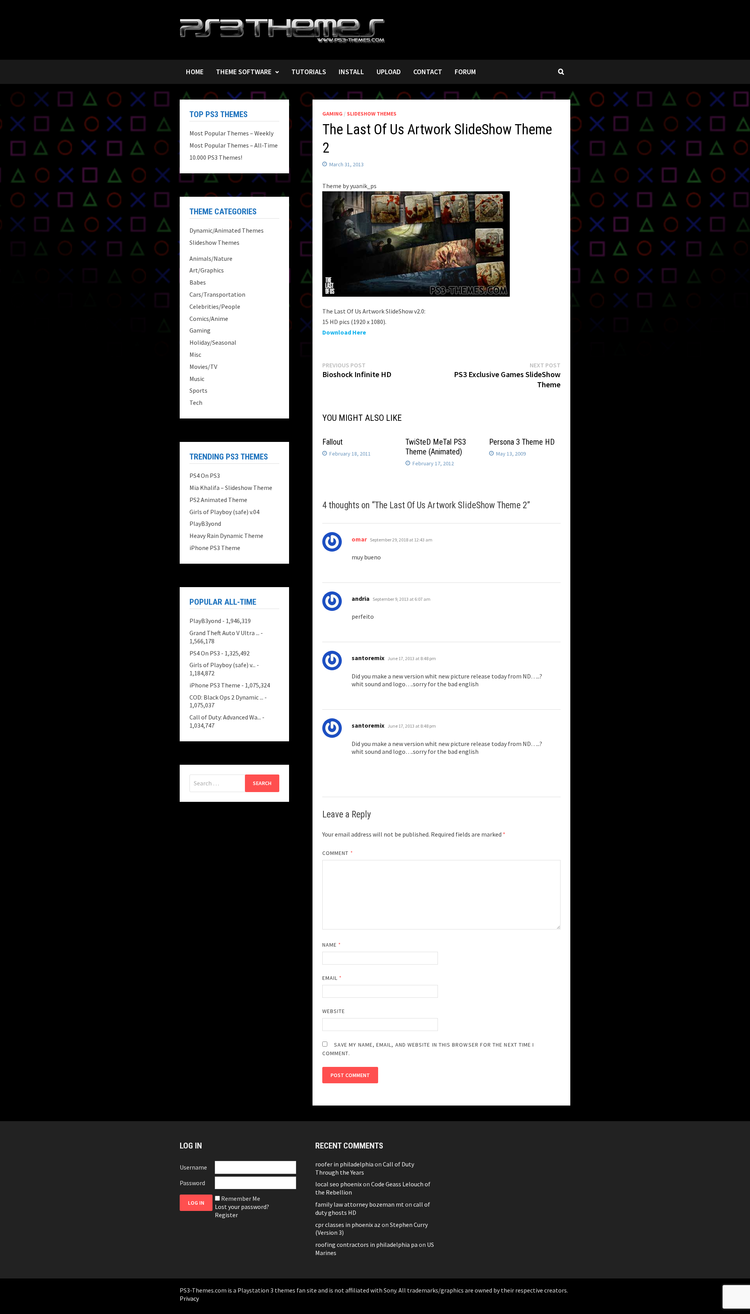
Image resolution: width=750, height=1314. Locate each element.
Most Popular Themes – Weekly (231, 133)
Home (195, 71)
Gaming (332, 113)
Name (331, 944)
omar (359, 539)
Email (332, 977)
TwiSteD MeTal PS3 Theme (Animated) (435, 446)
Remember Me (240, 1198)
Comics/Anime (208, 318)
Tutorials (308, 71)
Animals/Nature (210, 258)
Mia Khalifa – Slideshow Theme (230, 487)
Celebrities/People (214, 306)
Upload (389, 71)
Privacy (189, 1298)
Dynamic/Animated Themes (226, 230)
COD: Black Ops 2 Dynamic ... (226, 697)
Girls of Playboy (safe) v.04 (224, 512)
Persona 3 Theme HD (522, 442)
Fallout (332, 442)
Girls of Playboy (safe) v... (222, 665)
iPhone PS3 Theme (214, 548)
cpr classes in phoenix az (347, 1225)
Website (333, 1011)
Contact (427, 71)
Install (351, 71)
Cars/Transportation (217, 294)
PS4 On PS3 (204, 475)
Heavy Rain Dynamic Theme (226, 535)
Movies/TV (203, 366)
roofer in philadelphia (344, 1164)
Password (192, 1183)
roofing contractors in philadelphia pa (366, 1244)
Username (193, 1167)
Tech (195, 402)
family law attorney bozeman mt (359, 1204)
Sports (198, 390)
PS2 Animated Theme (218, 500)
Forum (465, 71)
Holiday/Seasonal (212, 342)
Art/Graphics (206, 270)
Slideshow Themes (371, 113)
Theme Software (243, 71)
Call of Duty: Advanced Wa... (225, 717)
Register (226, 1215)
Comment (337, 852)
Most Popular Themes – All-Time (233, 145)
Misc (195, 354)
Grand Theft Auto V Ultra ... (224, 633)
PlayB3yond (205, 523)
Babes (197, 282)
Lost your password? (242, 1207)
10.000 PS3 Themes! (215, 157)
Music (196, 379)
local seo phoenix (338, 1184)
